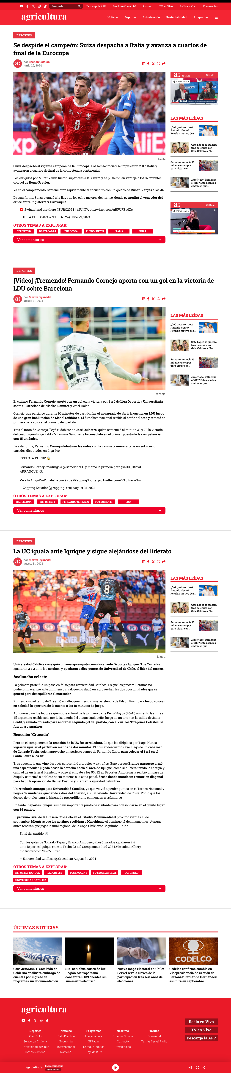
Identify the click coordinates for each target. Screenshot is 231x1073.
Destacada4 (47, 231)
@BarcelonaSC (73, 467)
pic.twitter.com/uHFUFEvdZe (111, 209)
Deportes (130, 17)
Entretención (151, 17)
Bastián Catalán (39, 62)
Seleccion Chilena (35, 1041)
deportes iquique (27, 872)
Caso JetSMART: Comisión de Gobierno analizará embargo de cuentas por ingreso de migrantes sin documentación (36, 975)
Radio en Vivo (188, 6)
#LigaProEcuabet (43, 480)
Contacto (123, 1041)
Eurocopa (71, 231)
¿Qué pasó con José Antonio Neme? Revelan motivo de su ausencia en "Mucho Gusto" (183, 130)
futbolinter (95, 231)
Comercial (154, 1036)
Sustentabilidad (176, 17)
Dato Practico (66, 1036)
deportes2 (54, 872)
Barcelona (24, 501)
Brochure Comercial (124, 6)
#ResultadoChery (128, 847)
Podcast (147, 6)
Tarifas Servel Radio (154, 1041)
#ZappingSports (84, 480)
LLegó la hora (93, 1036)
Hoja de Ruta (93, 1052)
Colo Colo (35, 1036)
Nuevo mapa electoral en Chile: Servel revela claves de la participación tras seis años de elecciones (140, 975)
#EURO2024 (65, 209)
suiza (142, 231)
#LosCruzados (104, 842)
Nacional (66, 1052)
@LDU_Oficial (131, 467)
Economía (66, 1041)
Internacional (66, 1047)
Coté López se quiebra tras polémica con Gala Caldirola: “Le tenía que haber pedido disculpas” (204, 148)
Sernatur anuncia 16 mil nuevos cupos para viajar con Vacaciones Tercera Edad (182, 165)
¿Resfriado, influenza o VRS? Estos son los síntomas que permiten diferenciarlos (203, 182)
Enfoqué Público (93, 1047)
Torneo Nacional (35, 1052)
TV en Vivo (166, 6)
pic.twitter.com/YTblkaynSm (119, 480)
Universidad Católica (30, 880)
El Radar (93, 1041)
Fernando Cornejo (75, 501)
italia (119, 231)
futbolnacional (104, 872)
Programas (201, 17)
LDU (128, 501)
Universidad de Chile (35, 1047)
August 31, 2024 (84, 488)
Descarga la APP (96, 6)
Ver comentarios (30, 239)
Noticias (112, 17)
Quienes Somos (123, 1036)
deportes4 (24, 231)
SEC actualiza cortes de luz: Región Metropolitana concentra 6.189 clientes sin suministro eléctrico (86, 975)
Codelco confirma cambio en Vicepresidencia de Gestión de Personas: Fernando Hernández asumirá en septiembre (193, 975)
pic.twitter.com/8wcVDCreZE (41, 851)
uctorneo (131, 872)
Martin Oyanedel (40, 297)
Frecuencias (210, 6)
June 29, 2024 (81, 217)
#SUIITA (82, 209)
